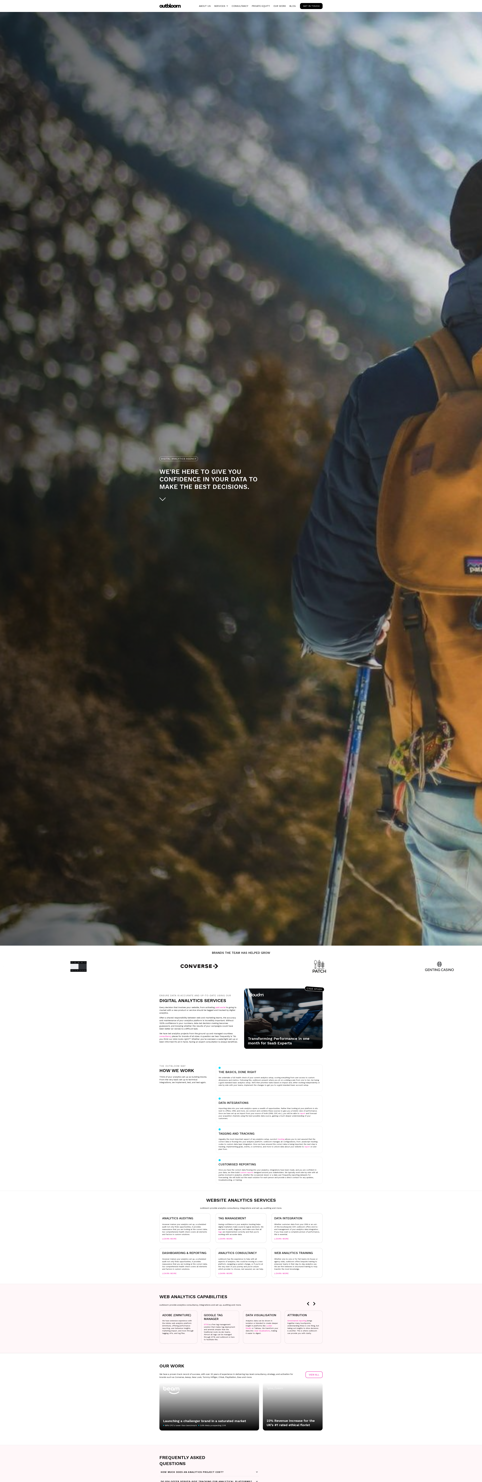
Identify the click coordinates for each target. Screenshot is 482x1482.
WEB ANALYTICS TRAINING (293, 1253)
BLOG (292, 6)
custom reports (246, 1172)
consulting (300, 1328)
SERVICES (219, 6)
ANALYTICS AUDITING (177, 1218)
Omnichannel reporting (213, 1321)
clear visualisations (178, 1331)
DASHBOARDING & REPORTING (184, 1253)
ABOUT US (205, 6)
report (302, 1113)
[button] (4, 966)
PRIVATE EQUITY (261, 6)
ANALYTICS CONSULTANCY (237, 1253)
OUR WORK (279, 6)
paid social (220, 1007)
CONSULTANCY (240, 6)
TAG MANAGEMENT (232, 1218)
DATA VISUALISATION (177, 1315)
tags (220, 1232)
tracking (281, 1139)
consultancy (165, 1036)
